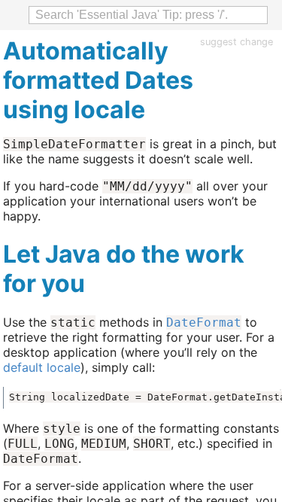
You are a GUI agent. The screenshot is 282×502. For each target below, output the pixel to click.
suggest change (236, 41)
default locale (41, 367)
